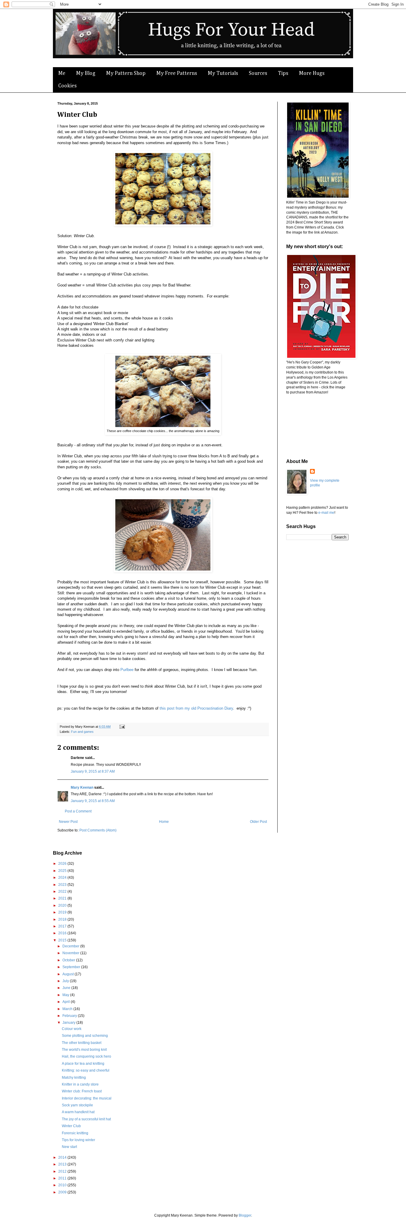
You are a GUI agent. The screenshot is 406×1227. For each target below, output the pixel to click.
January (69, 1022)
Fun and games (82, 731)
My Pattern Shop (126, 73)
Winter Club (71, 1126)
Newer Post (68, 822)
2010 (62, 1185)
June (66, 988)
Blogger (245, 1215)
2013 (62, 1164)
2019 (62, 912)
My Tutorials (223, 73)
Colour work (71, 1029)
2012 (62, 1171)
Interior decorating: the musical (86, 1098)
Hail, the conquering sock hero (86, 1056)
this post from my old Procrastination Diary (196, 708)
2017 (62, 926)
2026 (62, 863)
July (66, 981)
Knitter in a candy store (80, 1084)
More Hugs (312, 73)
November (71, 953)
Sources (258, 73)
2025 (62, 871)
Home (164, 822)
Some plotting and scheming (85, 1036)
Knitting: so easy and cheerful (85, 1070)
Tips (283, 73)
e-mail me (326, 513)
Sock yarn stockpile (77, 1105)
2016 (62, 933)
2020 (62, 905)
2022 (62, 891)
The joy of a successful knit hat (86, 1119)
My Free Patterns (176, 73)
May (66, 995)
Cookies (67, 86)
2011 (62, 1178)
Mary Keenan (82, 787)
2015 (62, 940)
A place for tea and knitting (83, 1063)
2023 (62, 885)
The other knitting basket (81, 1043)
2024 (62, 877)
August (68, 974)
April (66, 1002)
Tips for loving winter (78, 1140)
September (71, 967)
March (67, 1009)
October (69, 960)
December (71, 946)
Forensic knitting (75, 1133)
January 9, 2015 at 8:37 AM (93, 771)
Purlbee (126, 669)
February (70, 1016)
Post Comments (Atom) (98, 830)
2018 (62, 919)
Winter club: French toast (82, 1091)
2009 (62, 1192)
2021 (62, 898)
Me (61, 73)
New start (69, 1147)
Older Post (258, 822)
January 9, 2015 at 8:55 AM (93, 801)
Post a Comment (78, 811)
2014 (62, 1157)
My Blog (85, 73)
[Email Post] (121, 726)
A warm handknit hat (78, 1112)
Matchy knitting (74, 1077)
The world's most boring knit (84, 1050)
